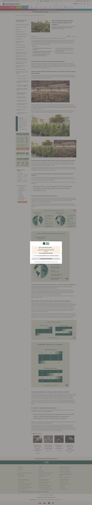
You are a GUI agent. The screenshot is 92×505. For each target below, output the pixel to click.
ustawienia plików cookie (44, 255)
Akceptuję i (47, 255)
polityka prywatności (54, 255)
